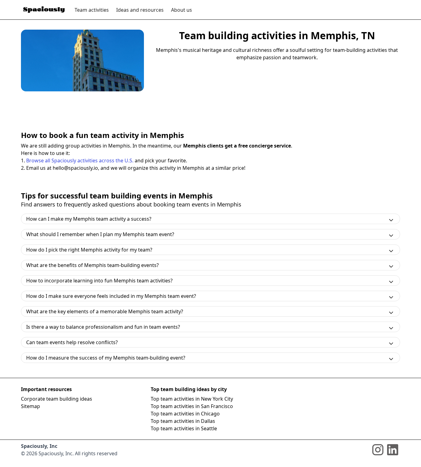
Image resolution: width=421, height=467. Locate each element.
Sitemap (30, 406)
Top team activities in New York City (192, 398)
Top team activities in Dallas (183, 421)
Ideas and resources (140, 9)
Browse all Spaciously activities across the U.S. (79, 160)
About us (181, 9)
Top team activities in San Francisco (192, 406)
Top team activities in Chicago (185, 413)
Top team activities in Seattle (184, 428)
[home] (44, 9)
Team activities (92, 9)
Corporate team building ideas (56, 398)
